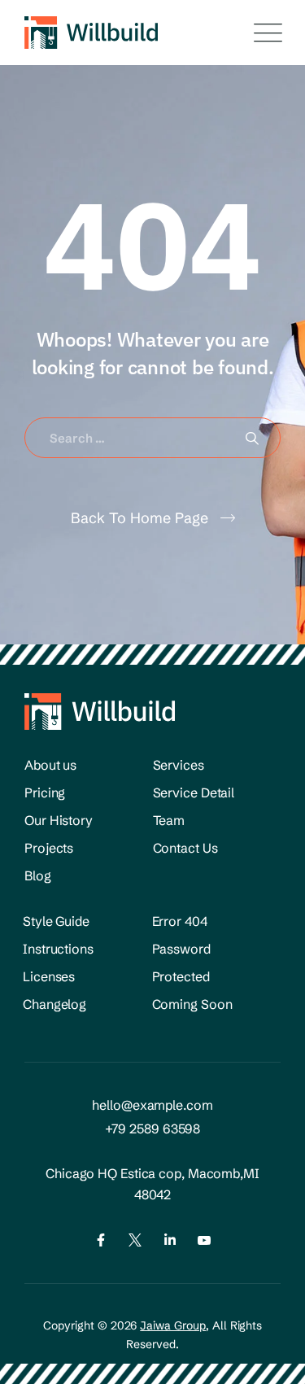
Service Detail (194, 792)
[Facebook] (101, 1240)
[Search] (252, 437)
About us (50, 765)
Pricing (44, 792)
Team (169, 820)
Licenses (49, 976)
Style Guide (56, 921)
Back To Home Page (139, 518)
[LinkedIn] (170, 1240)
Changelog (54, 1004)
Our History (58, 820)
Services (178, 765)
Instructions (58, 949)
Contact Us (185, 848)
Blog (37, 875)
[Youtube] (204, 1240)
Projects (48, 848)
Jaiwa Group (173, 1325)
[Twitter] (135, 1240)
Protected (181, 976)
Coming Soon (192, 1004)
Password (181, 949)
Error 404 (179, 921)
